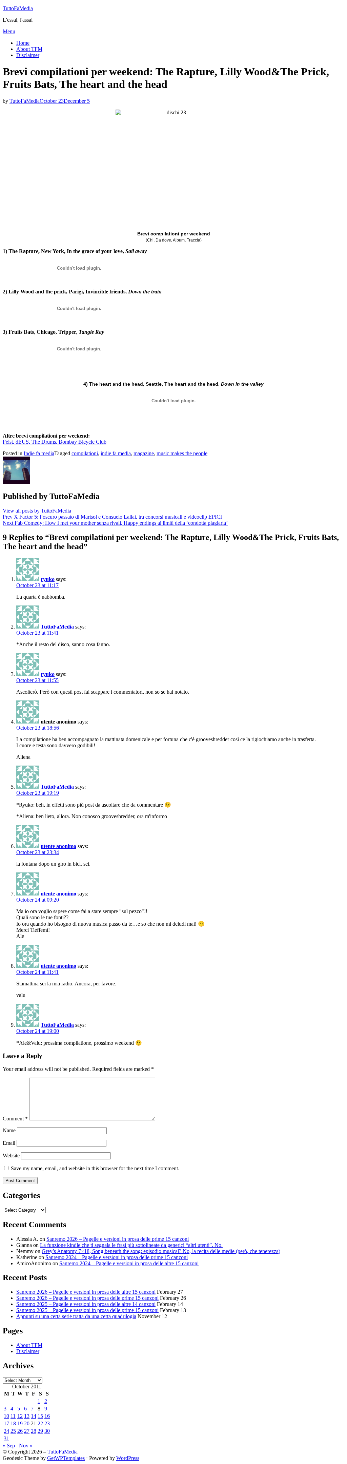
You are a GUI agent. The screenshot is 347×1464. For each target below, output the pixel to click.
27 (26, 1431)
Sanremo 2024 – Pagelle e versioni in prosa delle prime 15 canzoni (116, 1257)
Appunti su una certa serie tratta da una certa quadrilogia (76, 1316)
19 (20, 1423)
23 (47, 1423)
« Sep (9, 1445)
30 (47, 1431)
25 (13, 1431)
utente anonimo (58, 846)
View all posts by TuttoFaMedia (37, 511)
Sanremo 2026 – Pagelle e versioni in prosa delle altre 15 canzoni (86, 1292)
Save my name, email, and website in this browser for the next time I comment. (95, 1168)
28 (33, 1431)
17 (6, 1423)
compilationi (85, 453)
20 (26, 1423)
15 (40, 1416)
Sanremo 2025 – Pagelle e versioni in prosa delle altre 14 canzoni (86, 1304)
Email (9, 1143)
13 (26, 1416)
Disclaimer (27, 55)
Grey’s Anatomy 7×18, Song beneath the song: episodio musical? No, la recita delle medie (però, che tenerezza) (161, 1251)
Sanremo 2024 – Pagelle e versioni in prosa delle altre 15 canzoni (129, 1263)
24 (6, 1431)
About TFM (29, 49)
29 (40, 1431)
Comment (15, 1118)
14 (33, 1416)
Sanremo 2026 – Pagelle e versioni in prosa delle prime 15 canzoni (117, 1239)
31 (6, 1438)
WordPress (127, 1458)
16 (47, 1416)
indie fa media (116, 453)
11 (13, 1416)
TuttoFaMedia (18, 8)
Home (22, 43)
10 (6, 1416)
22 (40, 1423)
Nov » (26, 1445)
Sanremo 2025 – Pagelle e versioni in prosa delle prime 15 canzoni (87, 1310)
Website (11, 1155)
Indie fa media (39, 453)
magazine (144, 453)
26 (20, 1431)
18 (13, 1423)
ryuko (48, 579)
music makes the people (182, 453)
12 (20, 1416)
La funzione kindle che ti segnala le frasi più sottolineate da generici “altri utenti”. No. (131, 1245)
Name (9, 1130)
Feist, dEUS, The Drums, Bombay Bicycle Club (54, 442)
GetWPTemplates (66, 1458)
